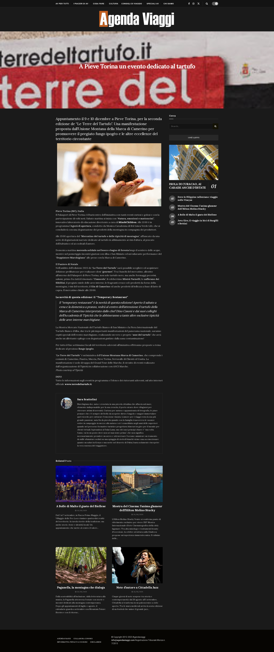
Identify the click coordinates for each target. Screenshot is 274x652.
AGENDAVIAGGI (64, 638)
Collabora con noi (82, 638)
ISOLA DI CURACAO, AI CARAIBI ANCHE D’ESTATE (187, 185)
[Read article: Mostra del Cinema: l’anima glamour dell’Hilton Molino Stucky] (137, 484)
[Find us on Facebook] (189, 3)
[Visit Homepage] (137, 19)
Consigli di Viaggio (131, 3)
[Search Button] (207, 3)
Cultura (113, 3)
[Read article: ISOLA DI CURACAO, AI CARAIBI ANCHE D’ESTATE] (193, 162)
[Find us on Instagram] (194, 3)
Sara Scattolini (87, 399)
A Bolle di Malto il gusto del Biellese (81, 506)
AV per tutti (62, 3)
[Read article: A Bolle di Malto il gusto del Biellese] (81, 484)
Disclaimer (95, 642)
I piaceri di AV (80, 3)
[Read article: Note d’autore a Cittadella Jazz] (137, 565)
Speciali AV (153, 3)
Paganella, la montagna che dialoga (81, 587)
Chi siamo (169, 3)
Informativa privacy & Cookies (72, 642)
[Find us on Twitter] (198, 3)
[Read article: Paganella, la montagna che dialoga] (81, 565)
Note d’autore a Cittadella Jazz (137, 587)
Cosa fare (98, 3)
